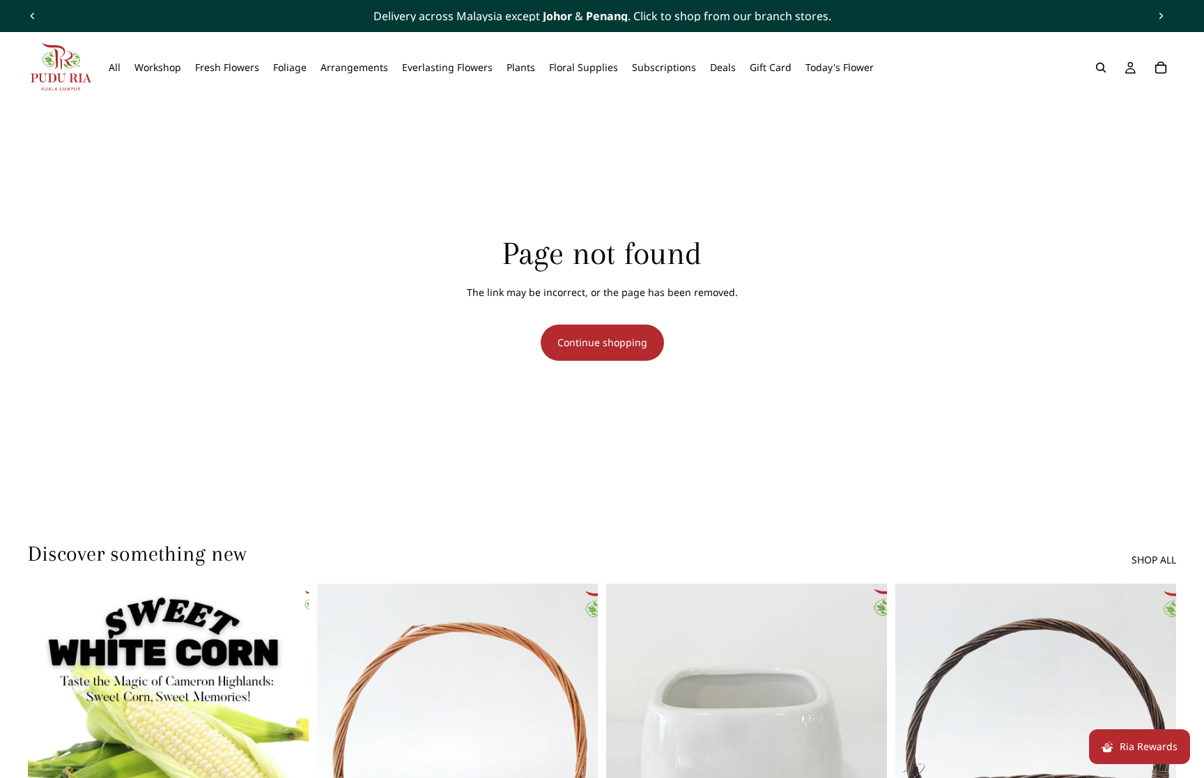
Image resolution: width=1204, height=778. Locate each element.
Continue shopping (602, 342)
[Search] (1101, 67)
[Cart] (1160, 67)
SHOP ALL (1154, 559)
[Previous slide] (32, 16)
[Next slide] (1160, 16)
